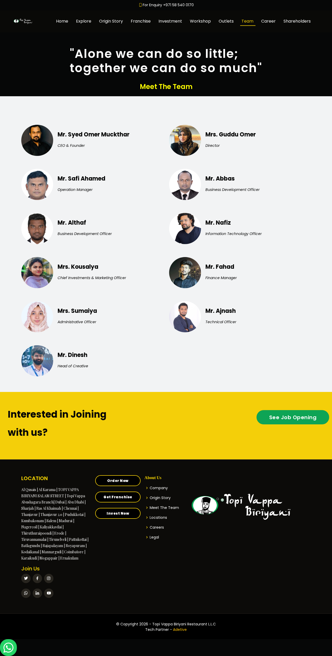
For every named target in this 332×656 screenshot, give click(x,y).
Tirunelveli (57, 539)
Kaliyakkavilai (51, 526)
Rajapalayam (53, 545)
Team (247, 21)
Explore (83, 21)
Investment (170, 21)
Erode (59, 533)
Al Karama (47, 489)
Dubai (60, 502)
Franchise (141, 21)
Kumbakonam (32, 520)
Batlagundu (30, 545)
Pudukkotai (74, 514)
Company (159, 488)
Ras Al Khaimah (48, 508)
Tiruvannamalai (33, 539)
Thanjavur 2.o (51, 514)
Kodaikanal (30, 551)
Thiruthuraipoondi (36, 533)
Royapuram (75, 545)
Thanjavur (29, 514)
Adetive (180, 629)
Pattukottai (78, 539)
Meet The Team (164, 507)
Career (268, 21)
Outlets (226, 21)
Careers (157, 527)
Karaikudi (29, 558)
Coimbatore (74, 551)
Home (62, 21)
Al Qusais (28, 489)
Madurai (65, 520)
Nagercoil (29, 526)
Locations (158, 517)
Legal (154, 537)
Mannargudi (51, 551)
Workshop (200, 21)
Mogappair (48, 558)
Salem (51, 520)
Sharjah (27, 508)
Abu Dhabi (75, 502)
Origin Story (111, 21)
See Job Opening (293, 417)
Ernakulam (69, 558)
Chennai (70, 508)
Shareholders (297, 21)
